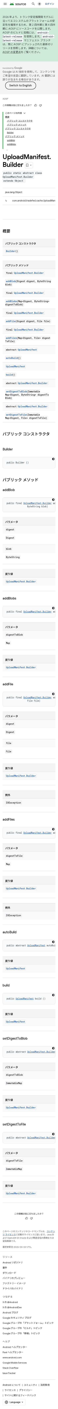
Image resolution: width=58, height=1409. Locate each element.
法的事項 (44, 1385)
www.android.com (12, 1357)
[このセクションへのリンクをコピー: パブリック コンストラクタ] (6, 440)
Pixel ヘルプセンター (13, 1352)
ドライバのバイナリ (13, 1288)
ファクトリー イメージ (14, 1283)
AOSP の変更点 (12, 52)
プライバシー (26, 1390)
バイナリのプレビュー (14, 1278)
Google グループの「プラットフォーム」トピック (28, 1323)
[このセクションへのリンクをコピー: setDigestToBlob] (30, 1039)
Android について (12, 1385)
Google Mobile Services (15, 1362)
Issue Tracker (9, 1373)
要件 (5, 1267)
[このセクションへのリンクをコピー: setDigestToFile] (29, 1125)
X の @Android (10, 1302)
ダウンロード (9, 1272)
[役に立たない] (40, 105)
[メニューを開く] (5, 4)
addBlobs (11, 301)
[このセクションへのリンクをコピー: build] (13, 986)
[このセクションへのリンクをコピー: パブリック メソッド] (41, 480)
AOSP (5, 98)
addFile (10, 321)
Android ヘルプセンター (15, 1347)
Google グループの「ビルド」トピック (22, 1328)
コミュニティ (30, 1385)
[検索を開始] (33, 4)
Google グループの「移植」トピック (21, 1333)
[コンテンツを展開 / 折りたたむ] (24, 113)
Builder (10, 251)
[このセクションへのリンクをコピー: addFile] (16, 684)
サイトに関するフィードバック (20, 1395)
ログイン (49, 3)
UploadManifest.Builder (29, 272)
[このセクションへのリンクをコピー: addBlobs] (19, 599)
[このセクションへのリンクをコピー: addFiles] (18, 820)
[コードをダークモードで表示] (53, 459)
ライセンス (10, 1390)
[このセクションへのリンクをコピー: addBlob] (18, 490)
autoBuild (12, 357)
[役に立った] (35, 105)
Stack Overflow (10, 1367)
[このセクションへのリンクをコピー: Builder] (16, 450)
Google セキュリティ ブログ (17, 1317)
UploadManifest (27, 349)
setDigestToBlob (16, 391)
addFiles (11, 337)
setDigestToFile (16, 414)
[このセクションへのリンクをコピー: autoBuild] (19, 932)
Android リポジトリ (13, 1262)
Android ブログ (10, 1312)
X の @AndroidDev (12, 1307)
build (9, 374)
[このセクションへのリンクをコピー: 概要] (13, 231)
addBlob (11, 281)
